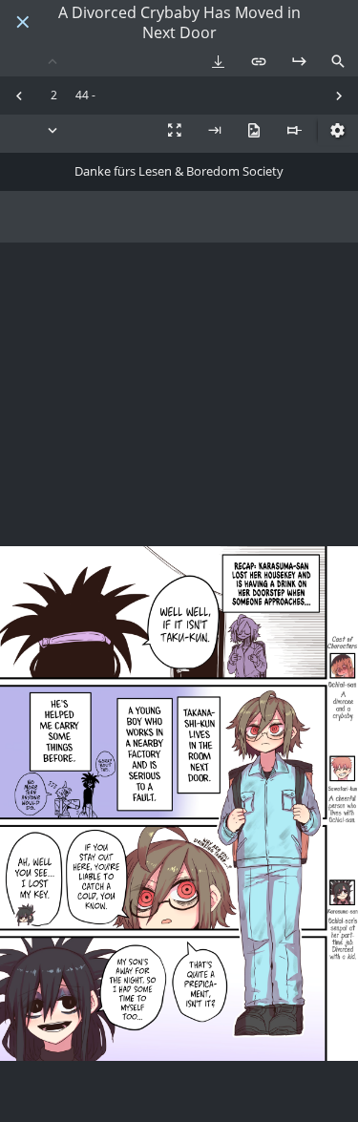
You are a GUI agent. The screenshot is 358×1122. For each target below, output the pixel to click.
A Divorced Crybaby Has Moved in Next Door (179, 23)
